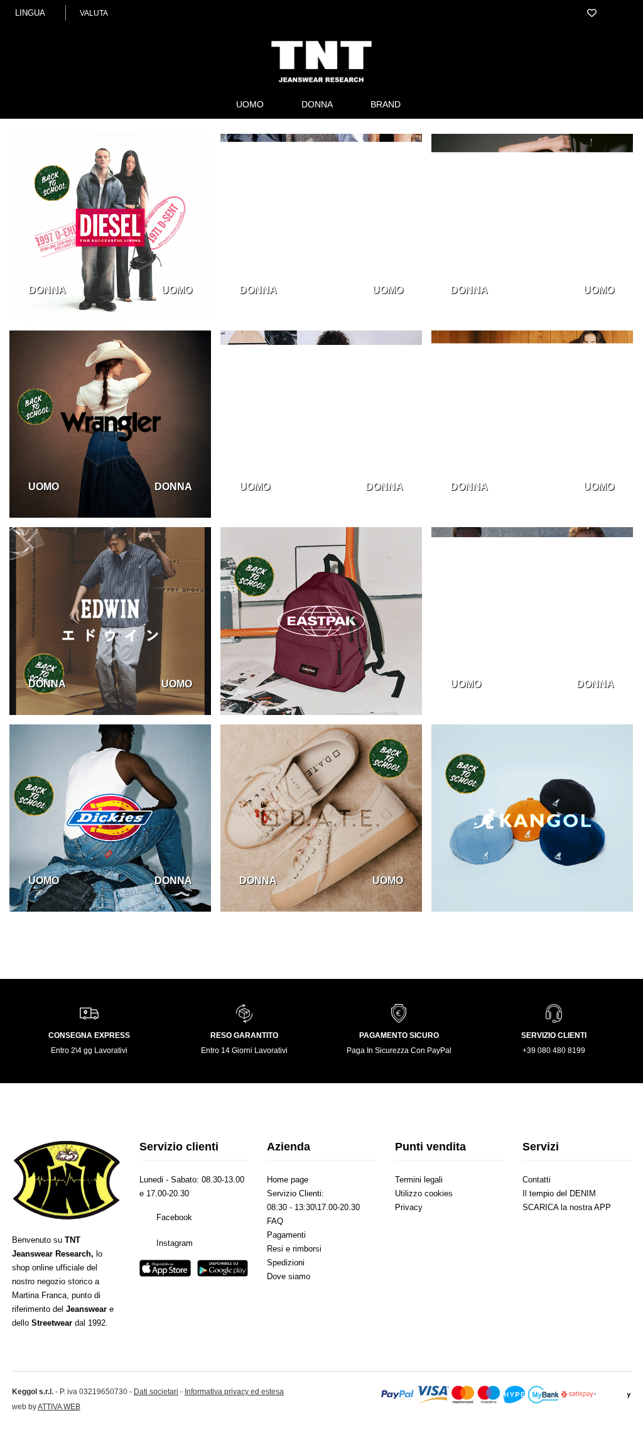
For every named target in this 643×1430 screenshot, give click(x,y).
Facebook (182, 1232)
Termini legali (426, 1180)
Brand (390, 104)
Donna (315, 104)
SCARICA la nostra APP (567, 1214)
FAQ (277, 1235)
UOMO (175, 289)
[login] (564, 13)
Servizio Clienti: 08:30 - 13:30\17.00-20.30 (316, 1207)
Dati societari (203, 1418)
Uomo (243, 104)
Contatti (541, 1180)
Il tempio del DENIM (566, 1194)
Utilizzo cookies (433, 1194)
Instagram (182, 1258)
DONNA (48, 289)
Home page (294, 1180)
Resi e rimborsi (302, 1263)
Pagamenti (292, 1249)
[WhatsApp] (609, 1405)
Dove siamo (295, 1290)
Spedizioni (291, 1277)
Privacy (413, 1208)
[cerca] (545, 13)
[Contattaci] (582, 13)
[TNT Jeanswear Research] (321, 82)
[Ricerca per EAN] (621, 13)
